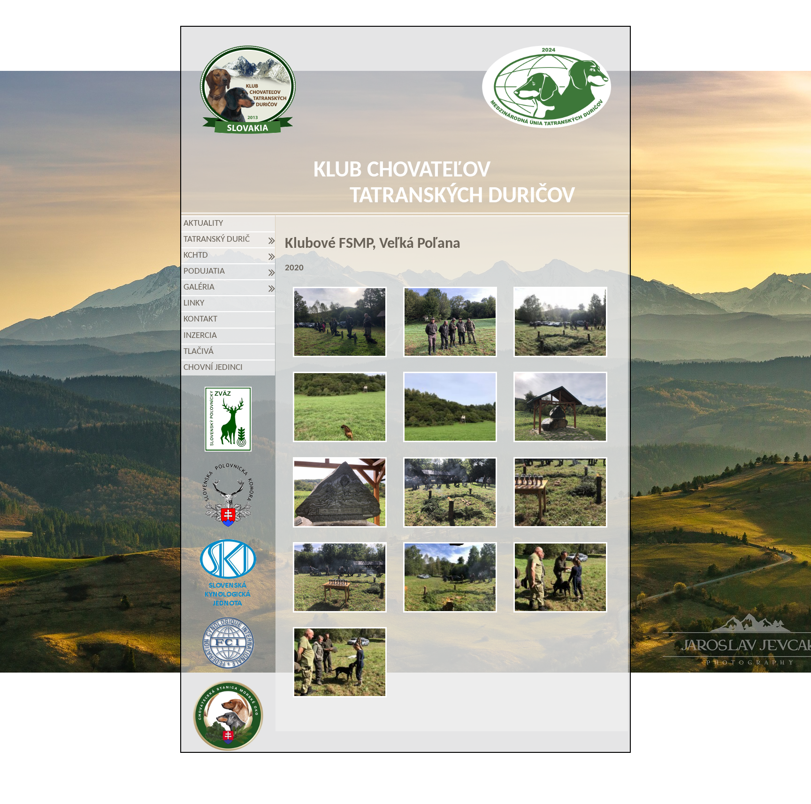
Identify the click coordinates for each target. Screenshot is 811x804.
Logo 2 (546, 87)
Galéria (201, 287)
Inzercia (200, 335)
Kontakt (200, 319)
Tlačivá (199, 351)
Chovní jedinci (213, 367)
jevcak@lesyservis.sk (513, 770)
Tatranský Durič (218, 239)
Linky (194, 303)
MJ (393, 786)
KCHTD (198, 255)
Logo (248, 90)
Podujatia (206, 271)
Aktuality (203, 223)
